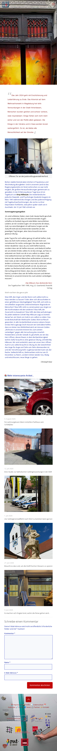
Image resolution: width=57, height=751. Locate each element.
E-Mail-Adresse (11, 673)
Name (7, 662)
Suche (20, 707)
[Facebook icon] (46, 720)
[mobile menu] (53, 4)
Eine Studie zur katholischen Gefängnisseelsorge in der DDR (28, 472)
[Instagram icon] (46, 722)
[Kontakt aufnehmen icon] (47, 725)
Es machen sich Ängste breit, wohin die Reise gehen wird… (27, 613)
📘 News (27, 707)
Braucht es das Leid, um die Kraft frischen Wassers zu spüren (28, 566)
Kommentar (9, 633)
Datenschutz (38, 704)
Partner (37, 707)
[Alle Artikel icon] (49, 722)
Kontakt (46, 707)
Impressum (18, 704)
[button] (5, 746)
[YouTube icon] (49, 720)
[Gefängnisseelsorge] (5, 4)
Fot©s (27, 704)
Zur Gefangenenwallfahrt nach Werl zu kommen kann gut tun (28, 519)
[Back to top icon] (28, 699)
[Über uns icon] (49, 725)
